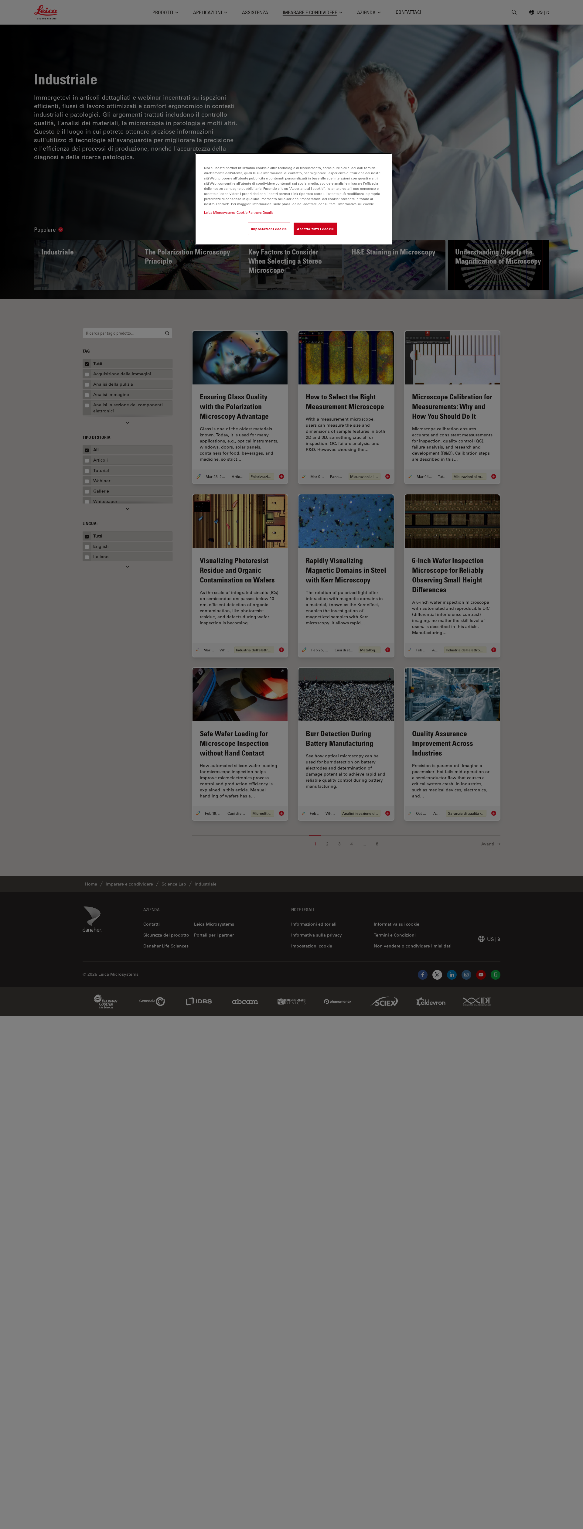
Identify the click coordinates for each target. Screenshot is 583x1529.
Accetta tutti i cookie (315, 228)
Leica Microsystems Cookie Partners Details (239, 212)
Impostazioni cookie (269, 228)
